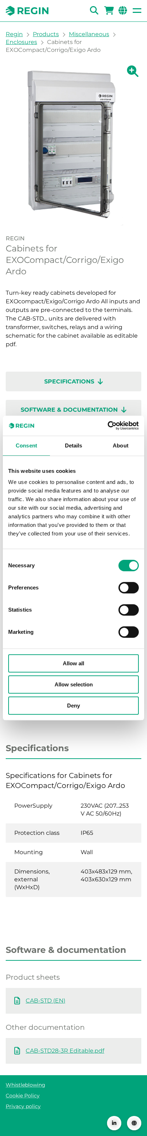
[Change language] (134, 1123)
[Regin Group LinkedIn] (114, 1123)
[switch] (128, 587)
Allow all (73, 663)
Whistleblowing (25, 1085)
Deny (73, 705)
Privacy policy (23, 1106)
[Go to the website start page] (27, 11)
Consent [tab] (26, 445)
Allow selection (74, 684)
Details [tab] (73, 445)
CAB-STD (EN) (45, 1000)
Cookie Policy (23, 1095)
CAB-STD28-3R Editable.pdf (65, 1050)
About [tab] (120, 445)
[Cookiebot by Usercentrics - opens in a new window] (107, 425)
